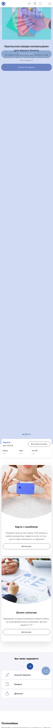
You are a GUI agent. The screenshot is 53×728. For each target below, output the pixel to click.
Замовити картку (26, 54)
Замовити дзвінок (41, 3)
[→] (30, 666)
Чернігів (7, 442)
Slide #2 (25, 434)
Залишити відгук (28, 3)
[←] (23, 666)
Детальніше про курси (39, 444)
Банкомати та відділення (34, 3)
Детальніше (26, 546)
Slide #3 (28, 434)
